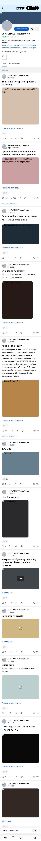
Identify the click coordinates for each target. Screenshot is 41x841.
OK (35, 830)
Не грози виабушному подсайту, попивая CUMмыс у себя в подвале (19, 562)
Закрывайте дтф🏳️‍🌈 (12, 616)
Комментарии (14, 64)
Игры (9, 148)
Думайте (6, 449)
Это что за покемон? (13, 271)
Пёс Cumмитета (10, 497)
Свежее (5, 70)
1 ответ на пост (8, 203)
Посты (4, 64)
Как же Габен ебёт (12, 345)
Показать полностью (11, 128)
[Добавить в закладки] (9, 257)
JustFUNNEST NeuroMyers (18, 76)
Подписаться (21, 29)
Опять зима (8, 665)
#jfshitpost (7, 821)
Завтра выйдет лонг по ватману (19, 216)
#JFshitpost (7, 593)
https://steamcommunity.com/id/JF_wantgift (19, 48)
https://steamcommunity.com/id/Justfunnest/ (19, 45)
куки (16, 830)
